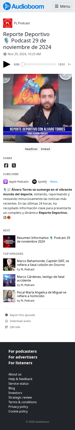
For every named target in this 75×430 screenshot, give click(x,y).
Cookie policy (18, 411)
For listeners (20, 362)
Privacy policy (18, 407)
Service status (18, 383)
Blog (11, 388)
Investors (15, 393)
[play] (7, 64)
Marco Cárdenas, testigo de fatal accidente (40, 278)
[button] (62, 6)
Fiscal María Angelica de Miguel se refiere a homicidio (41, 294)
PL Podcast (22, 23)
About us (15, 374)
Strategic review (20, 397)
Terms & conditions (22, 402)
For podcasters (22, 351)
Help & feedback (20, 379)
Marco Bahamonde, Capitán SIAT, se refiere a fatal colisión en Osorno (43, 263)
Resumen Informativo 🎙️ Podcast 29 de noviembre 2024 (43, 240)
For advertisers (22, 357)
